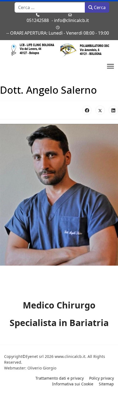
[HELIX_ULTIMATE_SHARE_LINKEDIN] (113, 110)
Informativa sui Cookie (72, 383)
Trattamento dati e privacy (59, 378)
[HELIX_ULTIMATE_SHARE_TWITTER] (100, 110)
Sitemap (106, 383)
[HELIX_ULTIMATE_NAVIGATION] (110, 66)
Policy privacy (101, 378)
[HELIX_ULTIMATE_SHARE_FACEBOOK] (87, 110)
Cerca (99, 7)
